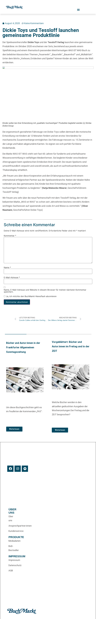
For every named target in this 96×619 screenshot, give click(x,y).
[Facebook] (10, 469)
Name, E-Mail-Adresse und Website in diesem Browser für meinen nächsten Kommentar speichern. (45, 291)
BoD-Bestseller (12, 548)
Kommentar (10, 236)
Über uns (10, 518)
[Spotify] (25, 469)
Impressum (12, 560)
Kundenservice (12, 531)
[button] (7, 384)
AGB (10, 570)
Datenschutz (12, 565)
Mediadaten (12, 541)
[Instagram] (17, 469)
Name (7, 267)
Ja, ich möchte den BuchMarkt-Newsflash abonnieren (30, 296)
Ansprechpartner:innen (12, 525)
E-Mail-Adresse (12, 277)
